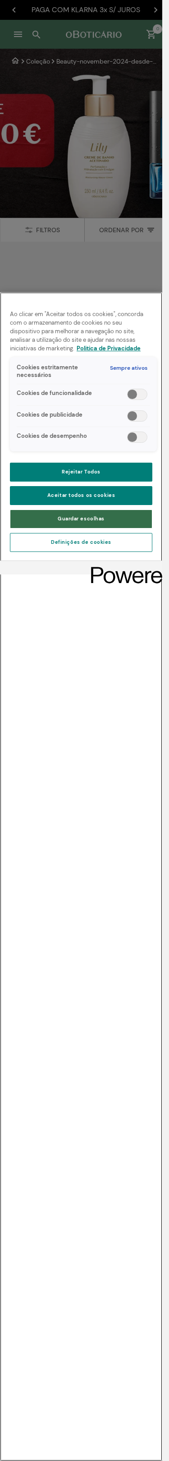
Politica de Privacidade (109, 348)
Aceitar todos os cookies (81, 495)
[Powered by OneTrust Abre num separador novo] (123, 568)
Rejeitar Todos (81, 472)
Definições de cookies (81, 542)
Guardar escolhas (81, 518)
